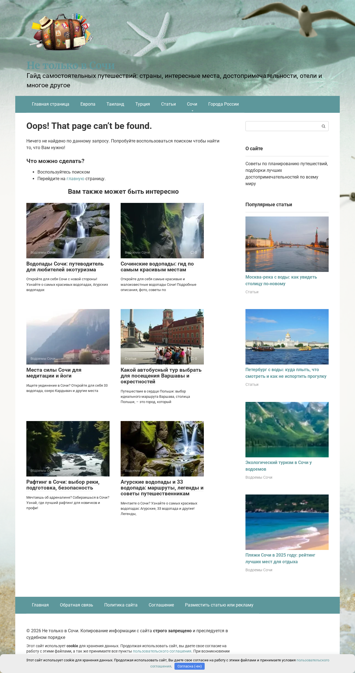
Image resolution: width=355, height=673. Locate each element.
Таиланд (115, 104)
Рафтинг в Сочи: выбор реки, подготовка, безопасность (63, 485)
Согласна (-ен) (190, 666)
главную (75, 178)
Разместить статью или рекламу (219, 605)
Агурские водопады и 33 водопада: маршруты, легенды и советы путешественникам (162, 488)
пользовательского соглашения (162, 651)
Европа (87, 104)
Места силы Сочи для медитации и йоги (54, 373)
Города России (223, 104)
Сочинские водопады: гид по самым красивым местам (157, 267)
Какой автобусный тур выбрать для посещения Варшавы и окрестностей (161, 376)
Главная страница (50, 104)
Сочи (192, 104)
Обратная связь (76, 605)
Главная (40, 605)
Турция (142, 104)
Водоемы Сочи (258, 477)
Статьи (168, 104)
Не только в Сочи (71, 65)
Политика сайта (121, 605)
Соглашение (161, 605)
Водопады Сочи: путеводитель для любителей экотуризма (65, 267)
